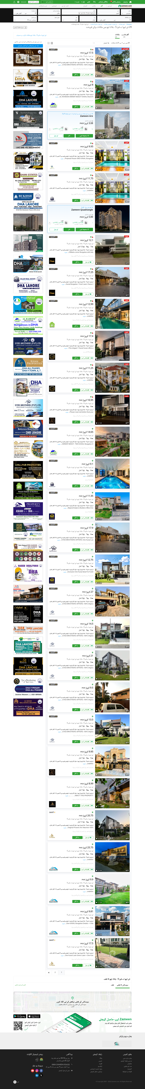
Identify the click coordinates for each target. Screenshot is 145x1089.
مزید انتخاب (33, 18)
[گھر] (130, 2)
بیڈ (94, 18)
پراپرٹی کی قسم (56, 11)
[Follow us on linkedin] (36, 1077)
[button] (126, 13)
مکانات (117, 35)
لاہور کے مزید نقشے (20, 985)
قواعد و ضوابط (127, 1072)
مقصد (129, 11)
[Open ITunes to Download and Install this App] (33, 1018)
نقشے (88, 2)
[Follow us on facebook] (41, 1072)
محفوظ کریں (83, 136)
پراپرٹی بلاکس (115, 2)
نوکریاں (129, 1064)
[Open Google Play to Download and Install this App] (19, 1018)
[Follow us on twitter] (41, 1077)
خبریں (100, 1061)
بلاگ (94, 2)
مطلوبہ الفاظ (57, 18)
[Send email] (91, 74)
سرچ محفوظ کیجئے (19, 27)
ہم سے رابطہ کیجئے (126, 1061)
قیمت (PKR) (128, 18)
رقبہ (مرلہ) (34, 11)
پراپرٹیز (125, 2)
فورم (100, 1064)
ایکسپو (100, 1066)
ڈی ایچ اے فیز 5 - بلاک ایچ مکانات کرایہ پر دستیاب (31, 35)
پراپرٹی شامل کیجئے (96, 1072)
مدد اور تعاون (128, 1066)
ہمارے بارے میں (127, 1058)
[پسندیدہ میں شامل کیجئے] (96, 75)
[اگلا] (48, 972)
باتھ (76, 18)
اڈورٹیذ (129, 1069)
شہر (118, 11)
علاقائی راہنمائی (103, 2)
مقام (94, 11)
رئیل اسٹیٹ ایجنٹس (96, 1069)
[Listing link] (88, 62)
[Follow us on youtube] (32, 1072)
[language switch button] (23, 2)
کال (75, 74)
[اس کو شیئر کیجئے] (99, 75)
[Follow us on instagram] (36, 1072)
